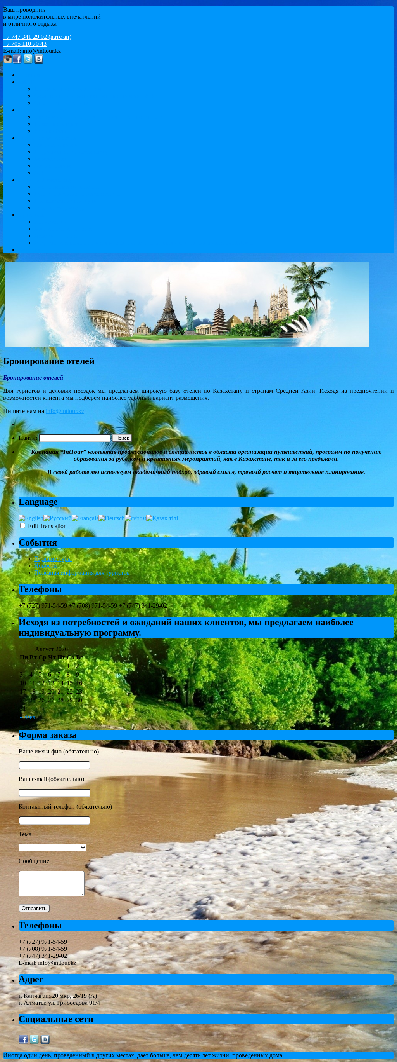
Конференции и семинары (69, 88)
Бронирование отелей (63, 228)
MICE (26, 81)
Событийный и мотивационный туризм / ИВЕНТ (100, 95)
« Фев (27, 717)
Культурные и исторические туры (78, 193)
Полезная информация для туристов (82, 572)
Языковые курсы (56, 144)
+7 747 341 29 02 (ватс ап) (37, 36)
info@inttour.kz (65, 411)
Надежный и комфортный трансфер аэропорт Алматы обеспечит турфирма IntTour (144, 242)
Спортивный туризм (61, 102)
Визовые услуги (55, 235)
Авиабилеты (50, 221)
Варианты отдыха (42, 109)
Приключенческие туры (66, 200)
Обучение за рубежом (47, 137)
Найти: (28, 437)
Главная (29, 74)
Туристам (31, 214)
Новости (45, 565)
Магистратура (52, 165)
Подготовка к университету (71, 151)
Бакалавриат (50, 158)
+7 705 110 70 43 (25, 43)
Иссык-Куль (50, 130)
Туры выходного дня (61, 207)
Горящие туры (53, 558)
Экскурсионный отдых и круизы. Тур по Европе (98, 116)
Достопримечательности (66, 186)
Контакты (32, 249)
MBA (41, 172)
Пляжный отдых (56, 123)
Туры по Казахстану (45, 179)
